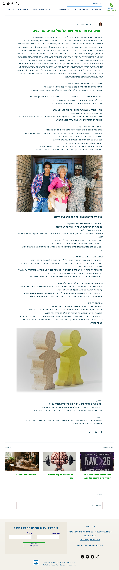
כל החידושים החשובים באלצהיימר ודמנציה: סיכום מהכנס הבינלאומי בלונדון (97, 477)
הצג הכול (8, 447)
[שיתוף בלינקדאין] (96, 432)
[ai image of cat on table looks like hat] (22, 461)
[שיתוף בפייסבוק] (101, 432)
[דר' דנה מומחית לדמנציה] (4, 3)
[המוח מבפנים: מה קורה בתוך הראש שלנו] (59, 461)
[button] (81, 9)
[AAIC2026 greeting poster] (97, 461)
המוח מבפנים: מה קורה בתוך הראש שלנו (59, 476)
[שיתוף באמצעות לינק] (90, 432)
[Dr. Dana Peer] (82, 556)
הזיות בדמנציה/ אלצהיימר (25, 475)
